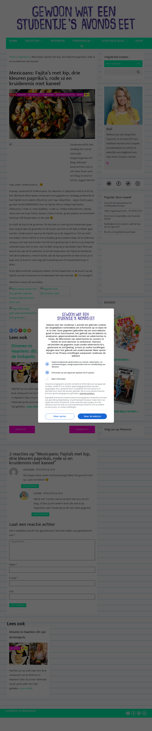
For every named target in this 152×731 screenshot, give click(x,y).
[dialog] (76, 365)
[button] (76, 379)
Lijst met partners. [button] (87, 393)
